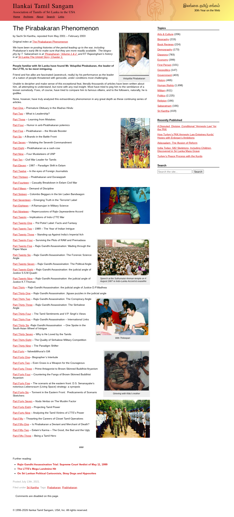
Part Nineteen (21, 211)
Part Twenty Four (23, 240)
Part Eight (18, 148)
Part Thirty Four (22, 313)
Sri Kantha (33, 487)
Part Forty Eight (22, 407)
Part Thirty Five (22, 319)
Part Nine (18, 153)
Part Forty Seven (22, 401)
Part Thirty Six (21, 325)
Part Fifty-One (21, 424)
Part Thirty (19, 287)
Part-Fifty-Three (22, 435)
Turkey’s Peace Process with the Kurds (179, 156)
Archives (28, 16)
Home (16, 16)
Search (51, 16)
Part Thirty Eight (22, 339)
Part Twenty (20, 217)
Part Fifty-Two (21, 430)
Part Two (18, 113)
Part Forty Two (21, 362)
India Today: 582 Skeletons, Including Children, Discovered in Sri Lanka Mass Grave (184, 149)
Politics (161, 95)
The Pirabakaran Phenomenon (50, 41)
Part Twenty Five (22, 246)
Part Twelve (19, 171)
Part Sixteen (20, 194)
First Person (164, 64)
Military (161, 90)
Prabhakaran (69, 487)
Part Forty (18, 351)
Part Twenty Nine (23, 278)
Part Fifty (18, 418)
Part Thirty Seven (23, 334)
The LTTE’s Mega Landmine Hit (36, 468)
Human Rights (165, 85)
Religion (162, 100)
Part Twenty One (22, 223)
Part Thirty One (22, 293)
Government (164, 75)
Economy (162, 59)
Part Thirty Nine (22, 345)
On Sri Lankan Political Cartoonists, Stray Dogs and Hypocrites (56, 473)
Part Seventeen (22, 200)
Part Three (19, 119)
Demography (164, 49)
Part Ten (17, 159)
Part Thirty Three (23, 304)
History (161, 80)
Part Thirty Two (21, 298)
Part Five (18, 130)
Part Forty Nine (21, 412)
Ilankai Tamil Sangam (43, 5)
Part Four (18, 125)
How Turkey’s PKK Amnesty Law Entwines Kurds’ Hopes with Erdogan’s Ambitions (185, 136)
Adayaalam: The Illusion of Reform (177, 142)
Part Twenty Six (22, 254)
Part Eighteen (21, 205)
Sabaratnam (164, 105)
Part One (18, 107)
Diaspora (162, 54)
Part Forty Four (22, 374)
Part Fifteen (19, 188)
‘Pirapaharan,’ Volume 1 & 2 (61, 53)
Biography (163, 39)
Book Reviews (165, 44)
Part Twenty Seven (24, 263)
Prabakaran (54, 487)
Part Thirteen (20, 176)
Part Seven (19, 142)
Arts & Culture (165, 34)
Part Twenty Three (23, 234)
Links (61, 16)
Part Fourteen (21, 182)
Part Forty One (21, 357)
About (40, 16)
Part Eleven (19, 165)
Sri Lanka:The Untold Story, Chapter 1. (40, 57)
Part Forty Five (21, 383)
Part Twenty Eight (23, 269)
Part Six (17, 136)
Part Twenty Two (22, 228)
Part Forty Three (22, 368)
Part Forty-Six (21, 392)
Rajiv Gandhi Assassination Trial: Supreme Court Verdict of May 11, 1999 (62, 464)
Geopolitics (163, 69)
